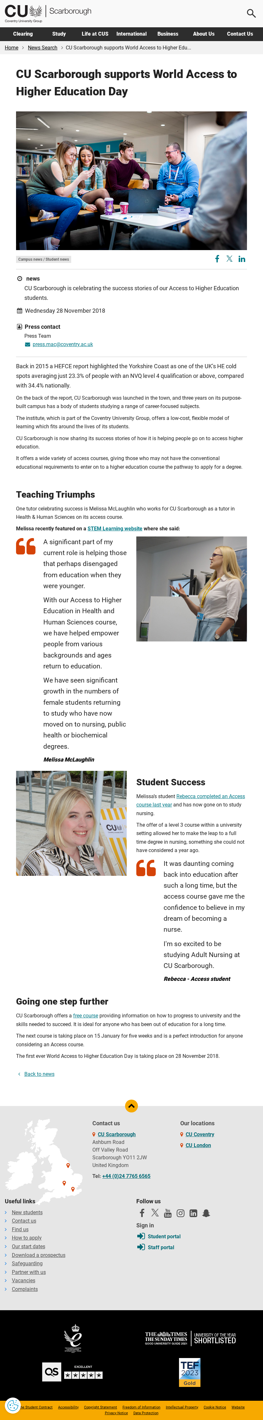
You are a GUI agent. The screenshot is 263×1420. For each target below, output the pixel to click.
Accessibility (68, 1407)
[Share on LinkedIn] (242, 260)
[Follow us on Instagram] (180, 1215)
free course (85, 1016)
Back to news (39, 1074)
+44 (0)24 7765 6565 (126, 1176)
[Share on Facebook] (217, 260)
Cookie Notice (215, 1407)
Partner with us (29, 1272)
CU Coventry (200, 1134)
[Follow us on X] (155, 1212)
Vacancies (23, 1280)
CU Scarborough (117, 1134)
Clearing (23, 34)
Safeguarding (27, 1263)
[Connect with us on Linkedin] (193, 1215)
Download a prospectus (38, 1255)
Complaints (25, 1289)
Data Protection (145, 1413)
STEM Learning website (115, 529)
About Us (204, 34)
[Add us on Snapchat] (206, 1215)
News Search (42, 48)
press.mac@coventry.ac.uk (63, 344)
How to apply (27, 1238)
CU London (198, 1145)
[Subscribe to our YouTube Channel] (168, 1215)
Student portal (164, 1236)
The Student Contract (35, 1407)
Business (167, 34)
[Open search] (251, 13)
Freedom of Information (141, 1407)
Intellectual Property (182, 1407)
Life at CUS (95, 34)
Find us (20, 1229)
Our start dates (28, 1246)
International (131, 34)
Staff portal (161, 1247)
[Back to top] (131, 1106)
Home (11, 48)
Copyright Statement (100, 1407)
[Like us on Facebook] (142, 1215)
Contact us (24, 1221)
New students (27, 1212)
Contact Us (240, 34)
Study (59, 34)
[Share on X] (229, 259)
